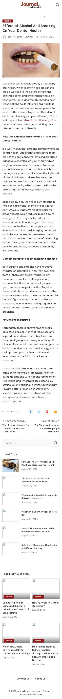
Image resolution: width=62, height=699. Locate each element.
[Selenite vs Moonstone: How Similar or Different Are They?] (10, 549)
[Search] (58, 5)
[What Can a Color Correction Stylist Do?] (10, 515)
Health (7, 21)
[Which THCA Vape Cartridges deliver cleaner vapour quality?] (16, 633)
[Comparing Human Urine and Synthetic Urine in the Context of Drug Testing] (16, 589)
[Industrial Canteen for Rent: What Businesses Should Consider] (10, 532)
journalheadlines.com (31, 694)
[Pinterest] (47, 411)
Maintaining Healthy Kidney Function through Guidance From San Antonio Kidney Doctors (45, 653)
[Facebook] (30, 411)
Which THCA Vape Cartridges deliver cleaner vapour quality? (16, 650)
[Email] (55, 411)
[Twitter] (39, 411)
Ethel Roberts (15, 37)
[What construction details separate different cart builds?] (10, 499)
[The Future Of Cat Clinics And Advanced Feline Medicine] (10, 482)
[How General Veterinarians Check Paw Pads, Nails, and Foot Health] (10, 465)
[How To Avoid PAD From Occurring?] (46, 589)
